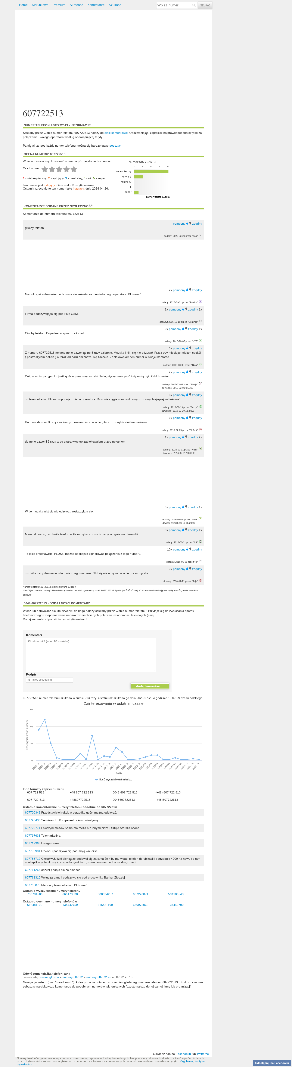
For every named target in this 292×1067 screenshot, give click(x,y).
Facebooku (183, 1053)
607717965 (32, 843)
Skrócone (76, 5)
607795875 (32, 885)
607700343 (32, 812)
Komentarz (34, 635)
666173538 (70, 894)
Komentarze (96, 5)
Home (23, 5)
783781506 (35, 894)
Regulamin (186, 1061)
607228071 (140, 894)
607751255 (32, 869)
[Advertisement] (113, 59)
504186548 (176, 894)
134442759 (70, 905)
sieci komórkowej (116, 132)
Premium (59, 5)
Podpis (31, 674)
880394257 (105, 894)
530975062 (140, 905)
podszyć (115, 145)
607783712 (32, 858)
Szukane (115, 5)
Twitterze (203, 1053)
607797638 (32, 835)
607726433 (32, 820)
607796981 (32, 851)
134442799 (176, 905)
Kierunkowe (40, 5)
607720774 (32, 828)
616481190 (34, 905)
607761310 (32, 877)
